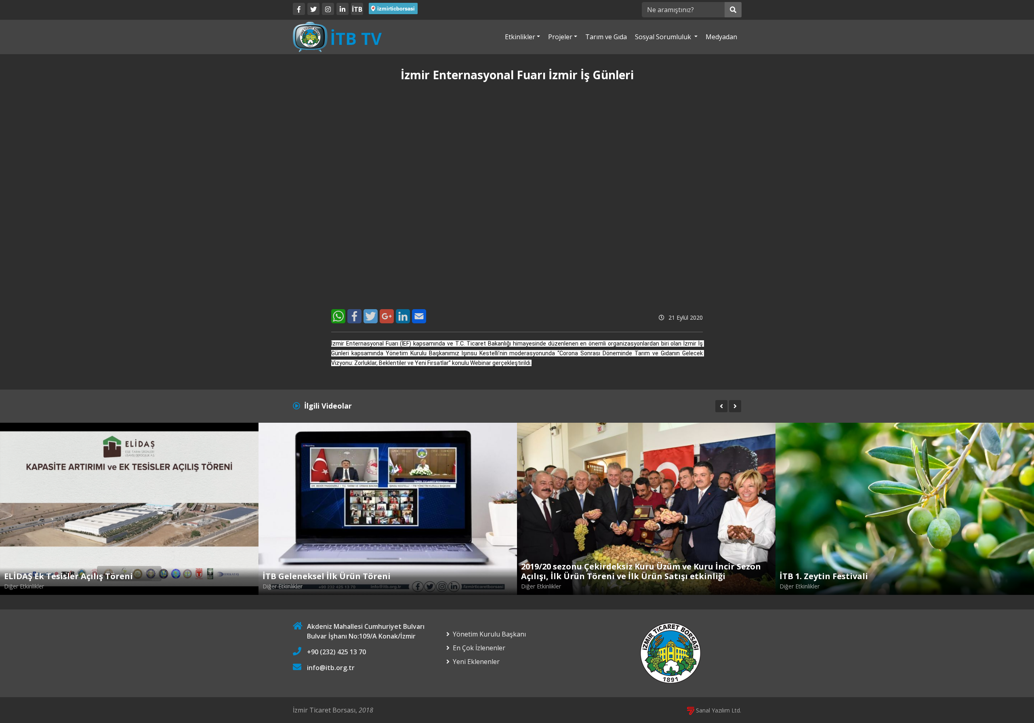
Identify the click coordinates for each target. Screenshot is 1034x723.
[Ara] (733, 9)
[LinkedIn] (342, 9)
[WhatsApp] (338, 316)
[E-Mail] (419, 316)
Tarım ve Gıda (606, 36)
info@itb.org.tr (331, 667)
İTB (357, 9)
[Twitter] (313, 9)
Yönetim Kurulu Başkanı (489, 634)
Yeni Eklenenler (476, 661)
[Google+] (387, 316)
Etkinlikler (520, 36)
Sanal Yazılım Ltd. (717, 710)
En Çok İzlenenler (479, 647)
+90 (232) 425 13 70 (336, 651)
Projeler (560, 36)
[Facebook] (299, 9)
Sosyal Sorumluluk (664, 36)
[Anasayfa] (337, 36)
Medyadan (721, 36)
